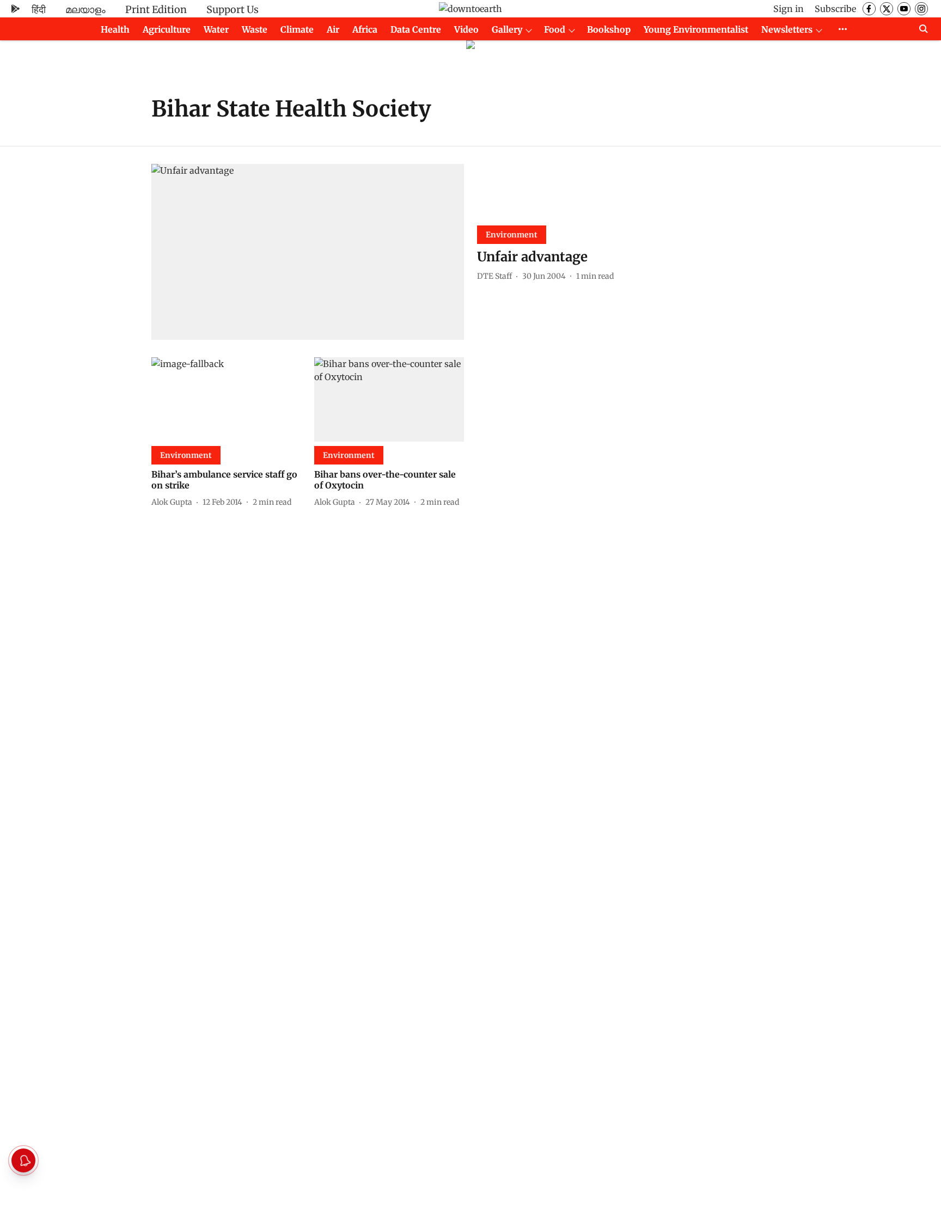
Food (554, 29)
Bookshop (609, 29)
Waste (254, 29)
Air (333, 29)
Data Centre (415, 29)
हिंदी (39, 9)
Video (466, 29)
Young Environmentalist (696, 29)
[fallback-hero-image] (307, 252)
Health (115, 29)
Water (216, 29)
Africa (364, 29)
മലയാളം (85, 9)
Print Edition (156, 9)
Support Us (232, 9)
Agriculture (167, 29)
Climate (297, 29)
